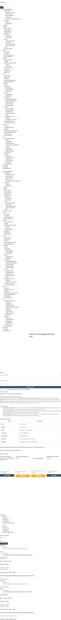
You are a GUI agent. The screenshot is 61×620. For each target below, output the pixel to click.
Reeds (24, 389)
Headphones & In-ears (9, 127)
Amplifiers (8, 118)
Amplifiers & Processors (9, 116)
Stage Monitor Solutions (9, 121)
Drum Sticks (8, 66)
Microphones (7, 97)
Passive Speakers (9, 89)
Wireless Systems (9, 103)
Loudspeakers (7, 86)
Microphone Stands (10, 105)
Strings (5, 39)
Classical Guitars (7, 31)
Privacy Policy (6, 521)
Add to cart (30, 387)
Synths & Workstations (9, 81)
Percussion (6, 69)
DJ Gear (6, 85)
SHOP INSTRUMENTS (7, 9)
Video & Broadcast (8, 135)
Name (1, 537)
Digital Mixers (9, 96)
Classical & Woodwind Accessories (13, 18)
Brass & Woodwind (10, 15)
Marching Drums (7, 70)
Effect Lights (8, 156)
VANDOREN (27, 389)
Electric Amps (8, 37)
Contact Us (5, 518)
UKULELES (6, 20)
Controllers (6, 126)
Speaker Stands (9, 149)
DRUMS (4, 58)
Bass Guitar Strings (8, 56)
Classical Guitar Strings (10, 44)
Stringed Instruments (10, 12)
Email (1, 540)
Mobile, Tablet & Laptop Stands (12, 144)
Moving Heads (9, 159)
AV (3, 137)
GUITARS (5, 26)
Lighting (6, 154)
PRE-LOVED (5, 165)
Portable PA (8, 91)
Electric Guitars (7, 28)
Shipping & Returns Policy (8, 522)
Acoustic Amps (9, 36)
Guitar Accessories (8, 48)
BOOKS (5, 25)
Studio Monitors (7, 133)
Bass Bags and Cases (9, 55)
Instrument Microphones (11, 99)
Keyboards (6, 78)
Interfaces (6, 129)
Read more (23, 476)
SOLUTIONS (5, 167)
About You (5, 516)
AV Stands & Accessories (9, 138)
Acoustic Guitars (7, 29)
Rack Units (8, 146)
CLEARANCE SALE (7, 168)
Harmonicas (8, 17)
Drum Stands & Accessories (10, 63)
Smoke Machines (9, 160)
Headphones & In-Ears (10, 122)
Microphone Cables (10, 110)
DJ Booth (8, 140)
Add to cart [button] (7, 475)
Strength (2, 372)
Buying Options (6, 519)
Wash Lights (8, 162)
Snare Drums (7, 72)
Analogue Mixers (9, 94)
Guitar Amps (6, 34)
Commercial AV (7, 152)
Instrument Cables (9, 108)
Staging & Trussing (10, 151)
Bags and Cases (7, 33)
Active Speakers (9, 88)
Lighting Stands (9, 141)
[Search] (1, 7)
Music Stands (8, 148)
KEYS (4, 74)
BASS (4, 50)
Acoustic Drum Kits (8, 59)
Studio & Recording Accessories (11, 130)
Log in (1, 0)
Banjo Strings (8, 42)
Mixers (5, 92)
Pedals (5, 47)
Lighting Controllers (10, 157)
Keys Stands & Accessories (10, 80)
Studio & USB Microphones (11, 100)
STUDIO (4, 124)
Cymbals (6, 61)
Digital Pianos (7, 77)
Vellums (7, 64)
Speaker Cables (9, 111)
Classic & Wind (19, 389)
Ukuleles (7, 22)
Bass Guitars (7, 52)
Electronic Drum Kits (8, 67)
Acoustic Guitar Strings (10, 40)
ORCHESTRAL (7, 11)
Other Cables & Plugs (10, 113)
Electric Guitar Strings (10, 45)
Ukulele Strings (9, 23)
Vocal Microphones (10, 102)
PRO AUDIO (5, 83)
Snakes (7, 115)
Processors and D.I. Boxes (11, 119)
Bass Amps (6, 53)
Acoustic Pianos (9, 14)
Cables (5, 107)
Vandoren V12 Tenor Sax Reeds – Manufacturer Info (11, 450)
